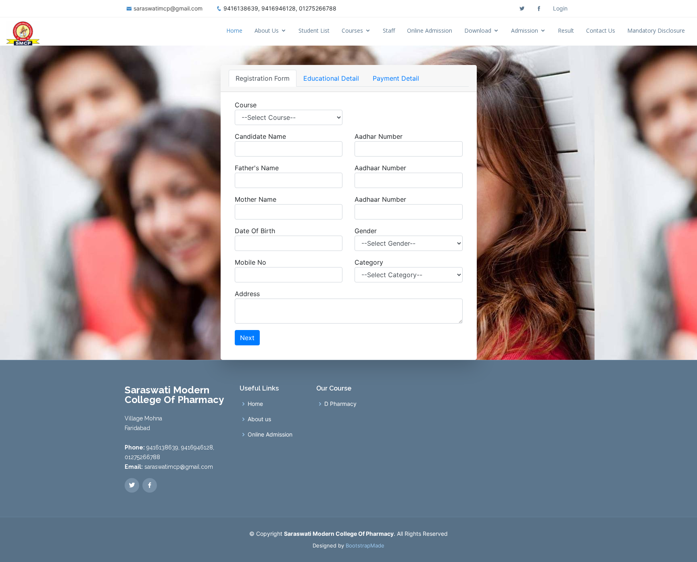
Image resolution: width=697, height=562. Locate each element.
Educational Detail (331, 78)
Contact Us (600, 30)
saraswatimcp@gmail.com (168, 8)
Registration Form (263, 78)
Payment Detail (396, 78)
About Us (267, 30)
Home (234, 30)
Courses (352, 30)
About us (259, 419)
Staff (389, 30)
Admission (524, 30)
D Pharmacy (340, 404)
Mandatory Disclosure (656, 30)
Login (560, 8)
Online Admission (429, 30)
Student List (314, 30)
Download (477, 30)
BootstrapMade (365, 545)
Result (566, 30)
